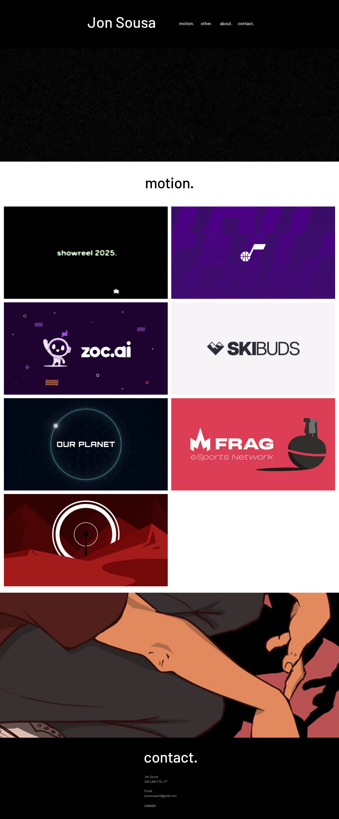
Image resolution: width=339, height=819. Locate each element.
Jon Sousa (121, 22)
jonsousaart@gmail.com (160, 796)
